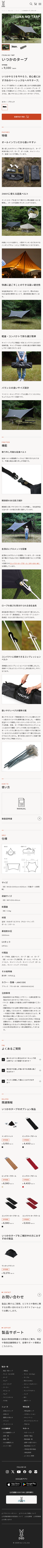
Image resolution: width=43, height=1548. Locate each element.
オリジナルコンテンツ (31, 1421)
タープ (17, 10)
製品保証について (30, 1446)
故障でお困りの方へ (30, 1442)
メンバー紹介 (7, 1446)
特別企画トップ (29, 1411)
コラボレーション (30, 1414)
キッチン (26, 1387)
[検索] (31, 4)
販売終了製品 (28, 1436)
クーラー (6, 1387)
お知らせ (6, 1414)
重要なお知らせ (8, 1417)
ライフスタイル (8, 1397)
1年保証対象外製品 (30, 1449)
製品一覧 (10, 10)
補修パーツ (27, 1401)
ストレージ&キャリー (30, 1384)
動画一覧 (6, 1439)
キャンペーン (28, 1417)
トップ (3, 10)
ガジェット (6, 1391)
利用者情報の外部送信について (13, 1516)
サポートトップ (29, 1433)
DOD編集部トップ (9, 1433)
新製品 (26, 1371)
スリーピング (7, 1384)
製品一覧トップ (8, 1371)
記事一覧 (6, 1436)
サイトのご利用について (28, 1513)
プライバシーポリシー (10, 1513)
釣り (25, 1397)
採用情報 (38, 1516)
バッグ (26, 1394)
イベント (6, 1421)
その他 (5, 1401)
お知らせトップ (8, 1411)
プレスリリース (8, 1424)
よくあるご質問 (29, 1456)
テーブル (26, 1377)
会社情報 (29, 1516)
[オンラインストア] (35, 4)
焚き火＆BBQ (28, 1381)
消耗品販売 (27, 1452)
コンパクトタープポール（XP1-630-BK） (25, 563)
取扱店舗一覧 (28, 1439)
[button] (6, 47)
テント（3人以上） (30, 1374)
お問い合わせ (7, 1519)
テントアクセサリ (29, 1391)
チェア (5, 1381)
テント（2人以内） (9, 1374)
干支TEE (27, 1424)
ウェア (5, 1394)
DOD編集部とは (8, 1442)
